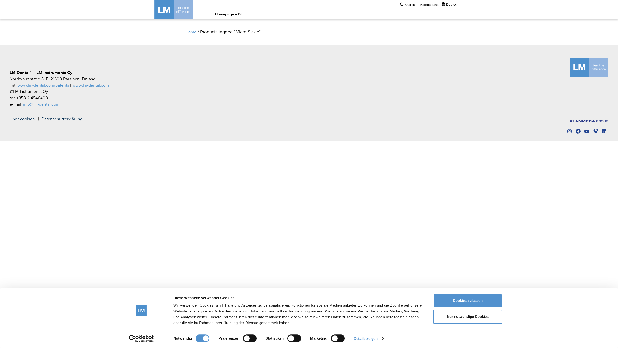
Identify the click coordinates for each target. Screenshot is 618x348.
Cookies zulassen (468, 300)
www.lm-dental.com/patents (43, 85)
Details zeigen (366, 338)
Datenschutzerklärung (62, 119)
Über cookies (22, 119)
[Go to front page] (181, 9)
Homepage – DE (229, 14)
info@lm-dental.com (41, 104)
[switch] (250, 338)
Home (191, 32)
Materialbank (429, 5)
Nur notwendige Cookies (468, 316)
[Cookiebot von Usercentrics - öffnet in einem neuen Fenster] (141, 338)
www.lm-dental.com (90, 85)
